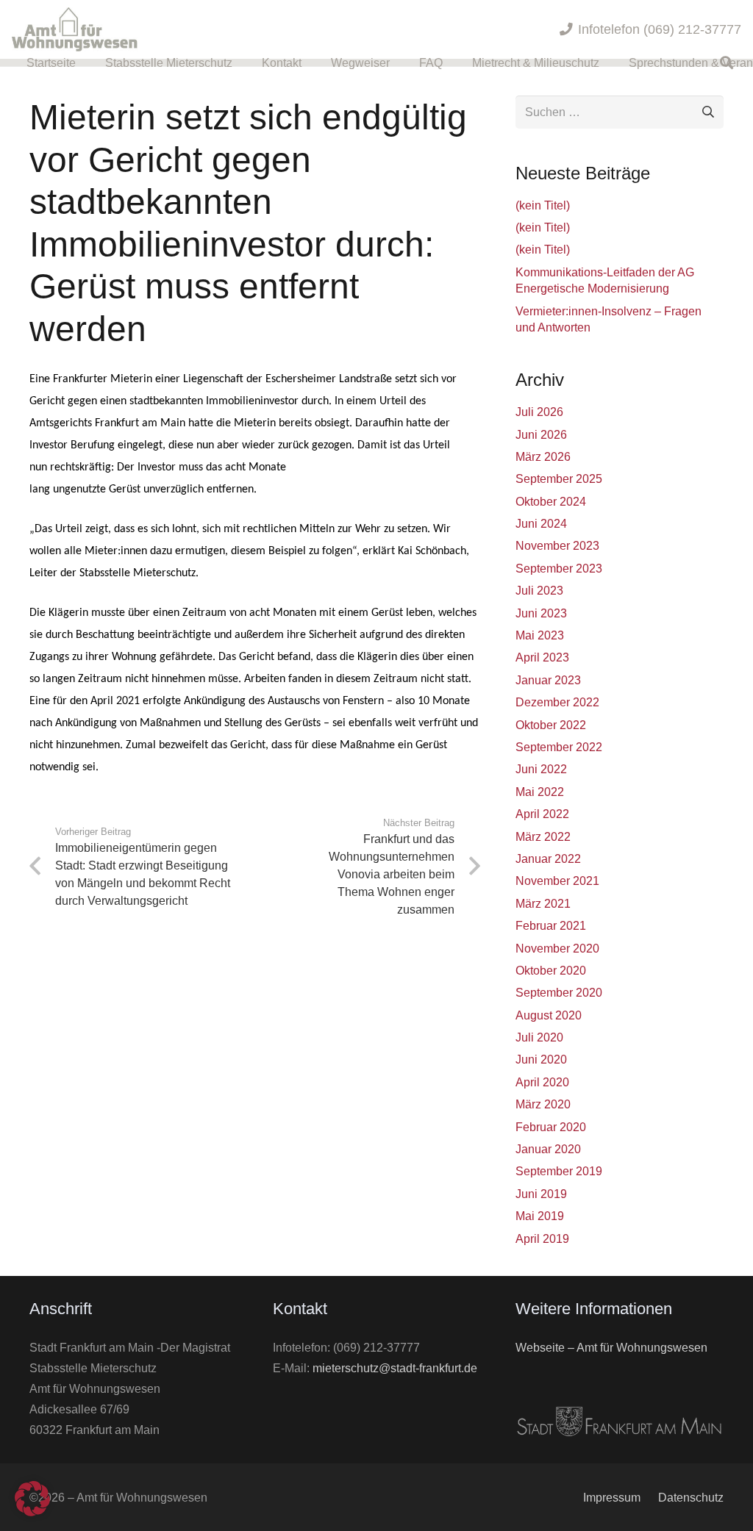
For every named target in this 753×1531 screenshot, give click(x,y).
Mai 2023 (539, 635)
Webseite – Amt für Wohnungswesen (611, 1347)
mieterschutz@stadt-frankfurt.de (395, 1367)
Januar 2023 (548, 679)
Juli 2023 (539, 590)
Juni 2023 (541, 613)
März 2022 (543, 836)
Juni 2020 (541, 1059)
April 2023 (542, 657)
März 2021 (543, 903)
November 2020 (557, 948)
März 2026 (543, 456)
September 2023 (558, 568)
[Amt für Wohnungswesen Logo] (75, 29)
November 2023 (557, 545)
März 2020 (543, 1104)
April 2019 (542, 1238)
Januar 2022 (548, 858)
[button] (400, 62)
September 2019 (558, 1170)
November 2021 (557, 880)
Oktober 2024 (550, 501)
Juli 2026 (539, 411)
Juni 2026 (541, 434)
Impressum (611, 1497)
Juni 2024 (541, 523)
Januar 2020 (548, 1148)
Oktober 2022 (550, 724)
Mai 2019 (539, 1215)
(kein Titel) (542, 205)
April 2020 (542, 1082)
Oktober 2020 (550, 970)
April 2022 (542, 813)
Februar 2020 (550, 1126)
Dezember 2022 (557, 702)
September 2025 (558, 478)
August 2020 (548, 1015)
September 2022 (558, 746)
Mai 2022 (539, 791)
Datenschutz (691, 1497)
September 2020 (558, 992)
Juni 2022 (541, 768)
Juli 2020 (539, 1037)
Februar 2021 (550, 925)
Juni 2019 (541, 1193)
